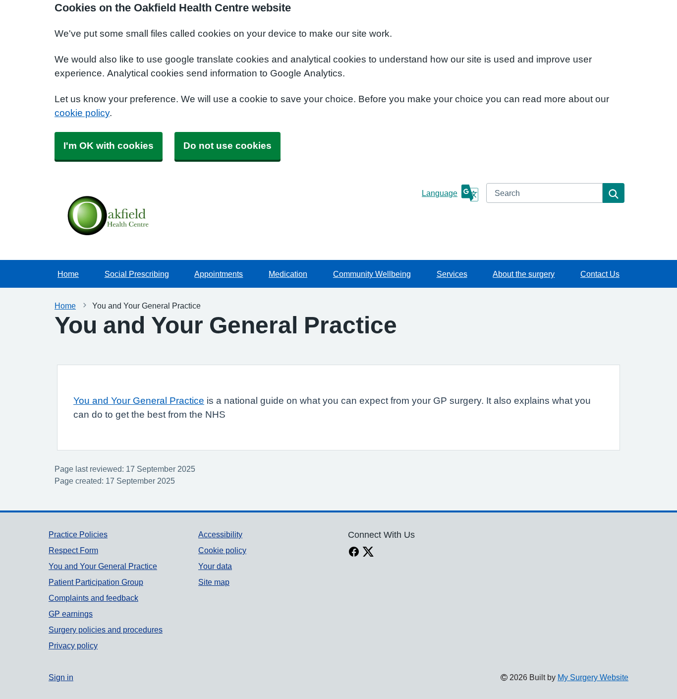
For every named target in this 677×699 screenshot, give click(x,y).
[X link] (368, 553)
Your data (215, 566)
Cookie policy (222, 550)
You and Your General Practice (138, 400)
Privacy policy (73, 645)
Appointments (218, 274)
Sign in (61, 677)
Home (68, 274)
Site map (213, 582)
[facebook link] (354, 553)
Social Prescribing (137, 274)
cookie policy (82, 113)
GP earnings (71, 614)
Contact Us (600, 274)
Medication (288, 274)
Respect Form (73, 550)
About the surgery (524, 274)
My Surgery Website (593, 677)
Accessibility (220, 534)
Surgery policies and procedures (106, 630)
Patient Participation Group (96, 582)
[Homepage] (233, 216)
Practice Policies (78, 534)
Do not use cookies (227, 145)
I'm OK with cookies (108, 145)
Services (452, 274)
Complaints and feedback (93, 598)
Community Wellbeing (372, 274)
